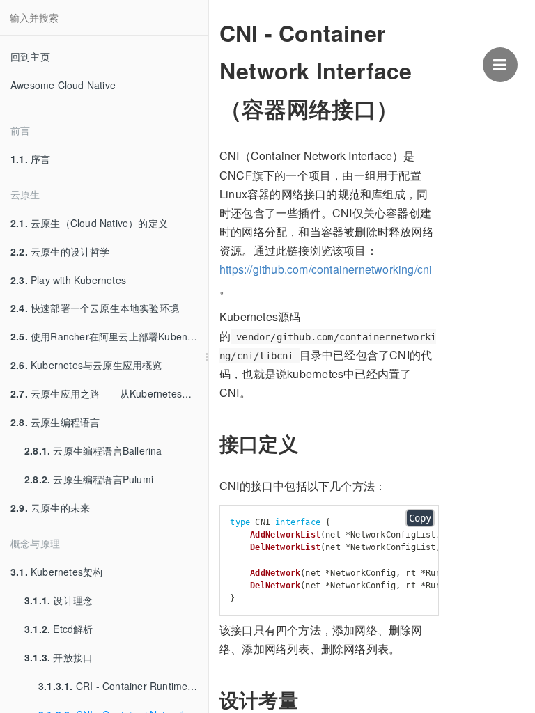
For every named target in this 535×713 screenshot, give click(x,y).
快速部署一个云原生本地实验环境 (94, 308)
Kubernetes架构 (56, 572)
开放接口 (58, 657)
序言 (30, 159)
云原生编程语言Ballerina (93, 450)
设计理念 (58, 600)
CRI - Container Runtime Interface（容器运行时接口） (123, 686)
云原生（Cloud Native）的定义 (89, 223)
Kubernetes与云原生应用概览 (86, 365)
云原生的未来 (50, 508)
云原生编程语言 (55, 422)
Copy (420, 518)
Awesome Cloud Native (63, 85)
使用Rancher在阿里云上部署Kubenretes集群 (109, 336)
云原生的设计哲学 (60, 251)
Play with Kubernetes (68, 280)
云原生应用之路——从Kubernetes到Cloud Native (109, 393)
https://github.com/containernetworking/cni (325, 269)
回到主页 (30, 56)
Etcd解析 (58, 629)
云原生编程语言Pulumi (88, 479)
